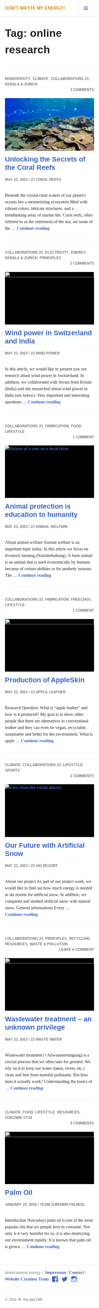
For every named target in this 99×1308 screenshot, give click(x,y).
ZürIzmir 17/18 (18, 1118)
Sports (12, 770)
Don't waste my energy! (35, 8)
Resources (16, 944)
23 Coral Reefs (46, 180)
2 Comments (82, 776)
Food (76, 426)
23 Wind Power (45, 353)
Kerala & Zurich (21, 84)
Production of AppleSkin (44, 680)
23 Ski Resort (44, 866)
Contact (76, 1272)
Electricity (57, 252)
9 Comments (82, 1123)
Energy (78, 252)
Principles (50, 258)
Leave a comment (76, 949)
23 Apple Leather (48, 692)
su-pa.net (32, 1299)
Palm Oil (18, 1192)
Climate (40, 79)
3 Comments (82, 90)
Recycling (79, 938)
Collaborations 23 (70, 79)
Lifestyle (15, 431)
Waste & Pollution (49, 944)
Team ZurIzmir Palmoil (62, 1204)
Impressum (55, 1272)
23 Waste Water (46, 1039)
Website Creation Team (27, 1279)
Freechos (81, 599)
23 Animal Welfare (49, 527)
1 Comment (83, 437)
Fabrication (57, 426)
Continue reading (33, 228)
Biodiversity (18, 79)
